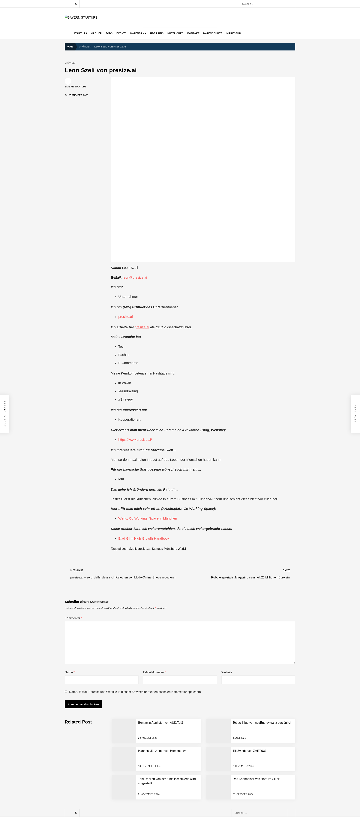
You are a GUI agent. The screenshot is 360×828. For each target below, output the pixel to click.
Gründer (70, 63)
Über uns (157, 33)
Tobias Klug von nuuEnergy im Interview (109, 758)
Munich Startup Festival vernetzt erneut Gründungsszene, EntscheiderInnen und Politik (137, 773)
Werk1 (182, 548)
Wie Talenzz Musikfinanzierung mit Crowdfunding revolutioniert (122, 818)
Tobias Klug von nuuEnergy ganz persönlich (111, 728)
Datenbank (138, 33)
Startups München (164, 548)
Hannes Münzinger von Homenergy (106, 788)
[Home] (68, 33)
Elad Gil (124, 538)
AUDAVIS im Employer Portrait (103, 668)
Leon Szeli (129, 548)
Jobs (109, 33)
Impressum (233, 33)
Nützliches (175, 33)
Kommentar (73, 618)
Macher (96, 33)
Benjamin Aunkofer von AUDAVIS (104, 683)
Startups (80, 33)
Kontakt (193, 33)
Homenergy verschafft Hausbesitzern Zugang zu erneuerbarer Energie (127, 803)
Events (121, 33)
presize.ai (125, 317)
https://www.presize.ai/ (135, 439)
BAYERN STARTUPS (75, 86)
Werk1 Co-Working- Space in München (147, 518)
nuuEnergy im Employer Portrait (104, 743)
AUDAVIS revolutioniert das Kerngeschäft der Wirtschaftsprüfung (123, 698)
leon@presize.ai (135, 277)
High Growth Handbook (151, 538)
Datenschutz (212, 33)
